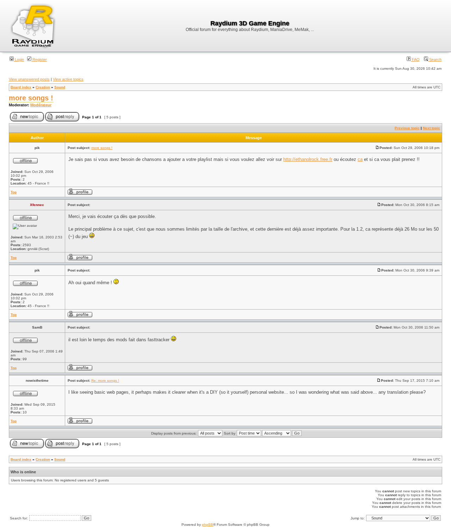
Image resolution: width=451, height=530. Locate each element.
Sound (59, 87)
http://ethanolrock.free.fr (307, 159)
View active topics (68, 79)
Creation (43, 87)
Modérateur (40, 105)
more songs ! (31, 98)
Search (434, 59)
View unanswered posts (29, 79)
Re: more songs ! (105, 380)
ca (360, 159)
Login (19, 59)
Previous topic (407, 128)
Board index (21, 87)
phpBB (207, 524)
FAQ (415, 59)
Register (39, 59)
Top (14, 192)
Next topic (431, 128)
